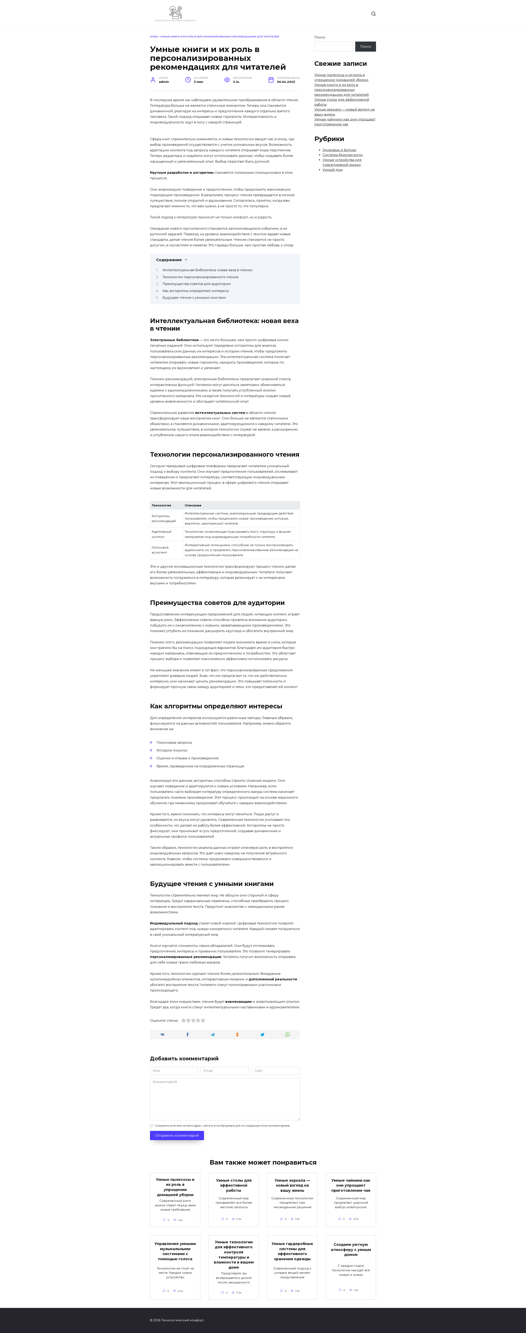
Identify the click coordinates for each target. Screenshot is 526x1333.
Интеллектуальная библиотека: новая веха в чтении (208, 270)
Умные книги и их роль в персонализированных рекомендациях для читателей (341, 90)
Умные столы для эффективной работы (233, 1185)
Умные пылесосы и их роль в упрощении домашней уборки (175, 1187)
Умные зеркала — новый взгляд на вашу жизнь (292, 1185)
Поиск (319, 37)
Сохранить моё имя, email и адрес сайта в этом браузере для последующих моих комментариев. (222, 1125)
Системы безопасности (343, 155)
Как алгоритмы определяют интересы (196, 291)
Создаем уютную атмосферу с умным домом (351, 1249)
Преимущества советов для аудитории (197, 284)
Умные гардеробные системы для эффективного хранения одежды (292, 1251)
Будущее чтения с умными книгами (194, 298)
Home (154, 36)
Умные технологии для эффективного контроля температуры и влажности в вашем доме (234, 1254)
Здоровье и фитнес (339, 150)
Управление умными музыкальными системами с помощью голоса (175, 1251)
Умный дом (333, 170)
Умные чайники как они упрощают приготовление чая (350, 1185)
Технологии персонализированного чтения (201, 277)
